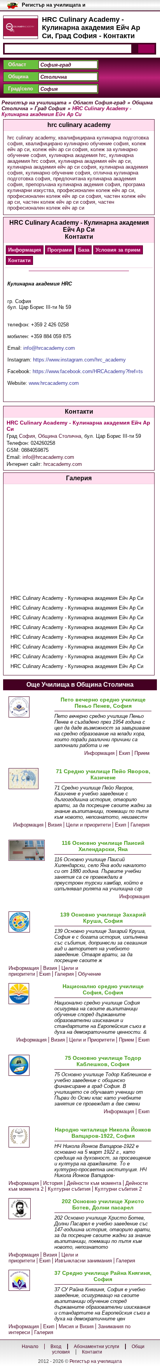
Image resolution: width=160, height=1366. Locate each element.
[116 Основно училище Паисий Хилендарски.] (30, 851)
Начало (30, 1346)
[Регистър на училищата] (20, 27)
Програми (59, 250)
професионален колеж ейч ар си (95, 190)
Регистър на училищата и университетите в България (56, 5)
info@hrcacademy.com (48, 457)
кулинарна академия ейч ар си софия (51, 167)
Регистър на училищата (96, 1361)
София (27, 436)
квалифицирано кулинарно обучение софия (77, 143)
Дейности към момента (94, 1183)
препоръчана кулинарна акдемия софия (73, 184)
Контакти (19, 260)
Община (18, 76)
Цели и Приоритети (92, 1040)
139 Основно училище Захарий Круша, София (103, 917)
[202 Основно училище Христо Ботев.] (30, 1209)
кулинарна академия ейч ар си (94, 161)
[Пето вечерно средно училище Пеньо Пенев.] (30, 707)
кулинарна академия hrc (77, 155)
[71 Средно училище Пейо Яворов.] (30, 779)
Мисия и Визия (76, 1326)
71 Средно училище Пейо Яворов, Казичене (103, 774)
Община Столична (59, 436)
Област (17, 64)
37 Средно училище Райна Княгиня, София (102, 1276)
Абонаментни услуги (96, 1346)
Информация (24, 250)
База (83, 250)
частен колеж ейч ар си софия (59, 202)
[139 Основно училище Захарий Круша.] (30, 922)
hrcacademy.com (62, 464)
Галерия (140, 825)
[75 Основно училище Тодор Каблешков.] (30, 1066)
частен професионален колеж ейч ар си (60, 205)
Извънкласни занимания (83, 1261)
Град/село (20, 89)
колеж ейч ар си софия (60, 149)
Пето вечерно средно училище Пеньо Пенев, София (103, 702)
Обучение (89, 974)
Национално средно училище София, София (103, 989)
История (53, 1183)
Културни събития (69, 1189)
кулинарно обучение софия (58, 173)
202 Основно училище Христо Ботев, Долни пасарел (103, 1204)
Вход (55, 1346)
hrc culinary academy (31, 138)
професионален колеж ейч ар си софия (54, 196)
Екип (124, 753)
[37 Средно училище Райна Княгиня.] (30, 1281)
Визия (55, 825)
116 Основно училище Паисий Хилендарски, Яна (103, 846)
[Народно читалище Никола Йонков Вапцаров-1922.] (30, 1137)
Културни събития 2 (118, 1189)
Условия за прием (118, 250)
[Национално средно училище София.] (30, 994)
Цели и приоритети (88, 825)
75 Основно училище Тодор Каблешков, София (103, 1061)
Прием (142, 753)
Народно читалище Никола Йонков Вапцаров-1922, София (103, 1132)
